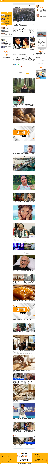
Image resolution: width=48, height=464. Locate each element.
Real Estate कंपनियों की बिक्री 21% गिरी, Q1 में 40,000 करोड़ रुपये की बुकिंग (18, 445)
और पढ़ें (10, 60)
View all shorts (42, 49)
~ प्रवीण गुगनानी (41, 18)
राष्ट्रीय (45, 54)
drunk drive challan (20, 70)
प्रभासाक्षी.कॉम (19, 455)
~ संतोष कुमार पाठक (42, 7)
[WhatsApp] (34, 14)
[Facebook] (34, 11)
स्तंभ (41, 3)
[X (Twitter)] (17, 64)
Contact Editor (37, 460)
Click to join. (20, 66)
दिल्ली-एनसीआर (20, 28)
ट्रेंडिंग (7, 26)
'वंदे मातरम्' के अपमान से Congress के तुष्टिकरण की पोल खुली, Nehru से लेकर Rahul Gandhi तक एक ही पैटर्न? (43, 16)
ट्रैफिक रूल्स (14, 28)
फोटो (2, 457)
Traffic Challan (15, 70)
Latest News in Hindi (25, 456)
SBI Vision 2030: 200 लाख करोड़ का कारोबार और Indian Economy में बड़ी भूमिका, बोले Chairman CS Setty (28, 445)
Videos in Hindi (24, 457)
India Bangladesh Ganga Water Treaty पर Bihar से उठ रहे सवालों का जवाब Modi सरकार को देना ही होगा (43, 10)
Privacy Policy (10, 459)
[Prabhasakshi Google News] (34, 21)
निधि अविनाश (14, 21)
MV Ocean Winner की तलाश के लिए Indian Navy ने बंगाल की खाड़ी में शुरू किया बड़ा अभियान (40, 57)
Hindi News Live (28, 457)
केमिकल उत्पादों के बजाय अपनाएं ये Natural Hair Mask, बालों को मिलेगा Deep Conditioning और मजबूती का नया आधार (41, 64)
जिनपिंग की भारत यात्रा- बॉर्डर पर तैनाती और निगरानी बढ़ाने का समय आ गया (43, 6)
